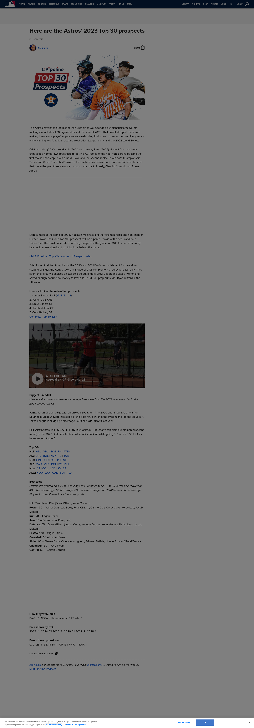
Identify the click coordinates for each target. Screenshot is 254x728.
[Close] (249, 722)
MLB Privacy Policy (54, 725)
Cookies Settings (184, 722)
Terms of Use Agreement (76, 725)
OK (205, 722)
